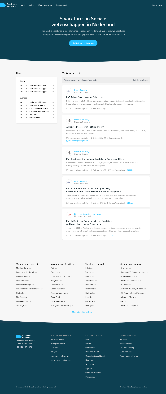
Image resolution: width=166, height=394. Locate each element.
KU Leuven (125, 268)
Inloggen (54, 352)
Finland (89, 276)
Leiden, (77, 92)
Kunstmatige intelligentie (26, 272)
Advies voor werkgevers (129, 356)
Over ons (54, 347)
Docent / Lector (58, 289)
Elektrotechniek (23, 276)
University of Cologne (129, 305)
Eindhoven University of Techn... (133, 289)
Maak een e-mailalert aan (84, 43)
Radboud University (81, 119)
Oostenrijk (90, 301)
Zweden (89, 272)
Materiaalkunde (23, 280)
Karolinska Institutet (128, 276)
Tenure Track (56, 297)
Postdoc (132, 203)
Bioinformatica (23, 297)
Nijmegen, (78, 122)
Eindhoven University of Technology (87, 214)
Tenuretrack (89, 364)
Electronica (21, 293)
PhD (113, 108)
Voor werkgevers (158, 5)
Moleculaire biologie (25, 284)
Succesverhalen (126, 352)
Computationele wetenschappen (29, 289)
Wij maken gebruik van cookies (137, 387)
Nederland (84, 92)
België (88, 268)
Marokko (89, 297)
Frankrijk (89, 305)
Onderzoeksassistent (59, 301)
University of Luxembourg (130, 280)
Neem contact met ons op (60, 360)
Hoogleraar (56, 280)
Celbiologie (21, 305)
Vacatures (123, 339)
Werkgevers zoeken (45, 5)
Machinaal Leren (23, 268)
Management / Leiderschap (62, 305)
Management (90, 377)
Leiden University (80, 90)
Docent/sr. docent (92, 352)
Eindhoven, (78, 216)
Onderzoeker (57, 284)
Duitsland (90, 293)
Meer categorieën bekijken (82, 312)
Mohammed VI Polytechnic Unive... (134, 272)
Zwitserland (91, 280)
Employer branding (127, 347)
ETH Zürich (125, 284)
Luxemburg (90, 289)
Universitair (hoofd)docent (78, 140)
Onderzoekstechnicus (60, 293)
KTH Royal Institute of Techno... (133, 293)
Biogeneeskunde (23, 301)
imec (123, 301)
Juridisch (123, 387)
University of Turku (128, 297)
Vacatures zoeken (27, 5)
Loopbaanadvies (62, 5)
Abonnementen (126, 343)
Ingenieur (88, 368)
